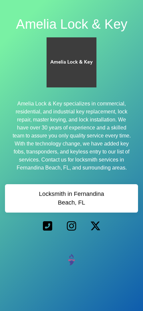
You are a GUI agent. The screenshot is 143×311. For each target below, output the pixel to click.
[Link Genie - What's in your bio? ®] (71, 259)
